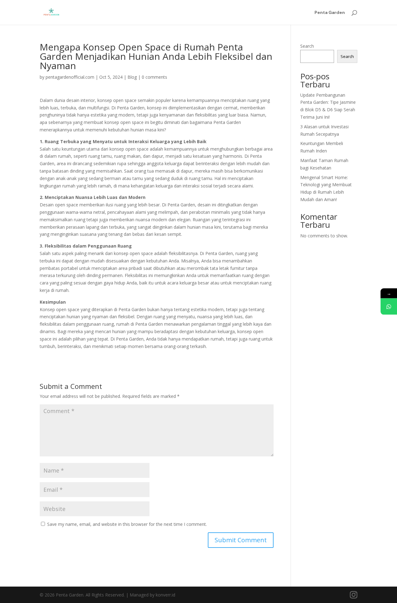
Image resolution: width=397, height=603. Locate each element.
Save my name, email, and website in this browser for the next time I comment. (127, 524)
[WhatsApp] (389, 306)
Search (307, 46)
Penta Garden (329, 12)
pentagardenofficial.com (70, 77)
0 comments (154, 77)
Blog (132, 77)
